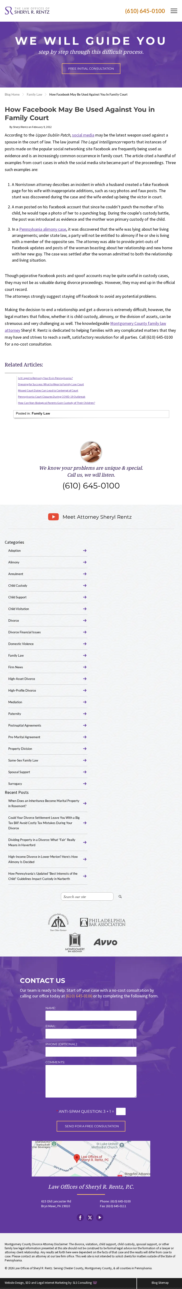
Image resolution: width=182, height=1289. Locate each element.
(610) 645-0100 (145, 10)
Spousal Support (19, 772)
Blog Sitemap (160, 1283)
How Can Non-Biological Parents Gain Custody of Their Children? (56, 403)
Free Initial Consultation (91, 68)
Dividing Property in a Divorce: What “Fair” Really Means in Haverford (41, 842)
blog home (12, 94)
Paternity (14, 714)
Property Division (20, 749)
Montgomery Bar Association (75, 942)
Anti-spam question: (79, 1111)
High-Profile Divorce (22, 690)
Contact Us (42, 981)
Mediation (15, 702)
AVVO (105, 942)
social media (83, 135)
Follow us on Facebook (80, 1217)
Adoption (14, 550)
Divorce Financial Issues (24, 632)
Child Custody (17, 585)
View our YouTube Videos (99, 1217)
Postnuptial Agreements (24, 725)
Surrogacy (15, 784)
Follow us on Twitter (90, 1217)
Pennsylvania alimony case (42, 229)
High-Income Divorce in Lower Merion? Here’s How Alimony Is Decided (43, 859)
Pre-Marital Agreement (24, 737)
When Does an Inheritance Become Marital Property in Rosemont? (43, 803)
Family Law (34, 94)
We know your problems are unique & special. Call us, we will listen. (91, 478)
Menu (174, 11)
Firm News (15, 667)
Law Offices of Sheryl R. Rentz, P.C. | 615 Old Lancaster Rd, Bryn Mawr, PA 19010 (91, 1159)
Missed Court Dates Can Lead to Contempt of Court (48, 390)
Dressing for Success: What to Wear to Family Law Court (51, 384)
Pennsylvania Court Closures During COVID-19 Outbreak (51, 396)
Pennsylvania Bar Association (58, 923)
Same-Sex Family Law (23, 760)
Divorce (13, 620)
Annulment (15, 574)
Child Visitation (18, 609)
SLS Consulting (82, 1283)
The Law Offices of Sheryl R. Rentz (27, 11)
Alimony (13, 562)
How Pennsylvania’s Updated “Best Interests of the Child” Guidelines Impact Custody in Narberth (42, 876)
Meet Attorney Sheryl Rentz (97, 517)
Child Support (17, 597)
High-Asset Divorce (21, 679)
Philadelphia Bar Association (102, 923)
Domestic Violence (21, 644)
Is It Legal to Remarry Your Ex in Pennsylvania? (45, 378)
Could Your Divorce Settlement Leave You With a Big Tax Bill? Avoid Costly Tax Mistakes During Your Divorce (44, 823)
